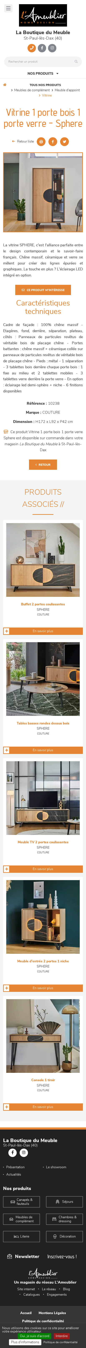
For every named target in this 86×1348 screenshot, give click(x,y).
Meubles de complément (32, 90)
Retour (45, 464)
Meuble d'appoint (67, 90)
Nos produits (40, 73)
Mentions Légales (52, 1313)
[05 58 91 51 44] (32, 48)
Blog (66, 1289)
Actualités (13, 1174)
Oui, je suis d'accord (34, 1336)
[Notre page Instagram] (52, 48)
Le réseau (49, 1289)
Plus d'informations (25, 1342)
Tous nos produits (45, 85)
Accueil (26, 1313)
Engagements (57, 1294)
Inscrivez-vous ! (62, 1256)
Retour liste (25, 141)
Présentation (15, 1167)
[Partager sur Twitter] (64, 141)
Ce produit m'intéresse (45, 290)
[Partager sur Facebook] (52, 141)
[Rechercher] (77, 61)
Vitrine (47, 95)
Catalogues (31, 1294)
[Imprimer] (41, 141)
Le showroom (56, 1167)
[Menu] (8, 8)
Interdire (62, 1336)
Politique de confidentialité (43, 1321)
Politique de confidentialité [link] (60, 1342)
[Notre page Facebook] (42, 48)
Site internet (26, 1289)
